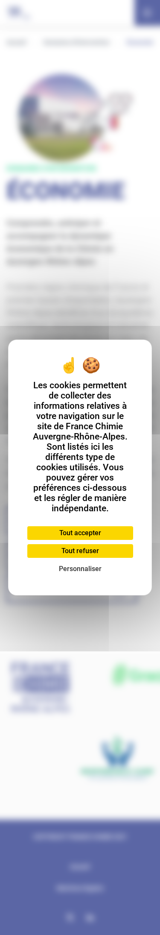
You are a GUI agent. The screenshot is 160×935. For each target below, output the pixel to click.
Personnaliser (80, 569)
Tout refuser (80, 551)
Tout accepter (80, 533)
